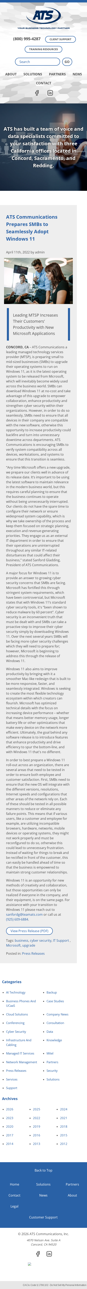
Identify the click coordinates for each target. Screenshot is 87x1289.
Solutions (32, 74)
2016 (36, 1135)
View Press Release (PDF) (29, 931)
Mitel (50, 1053)
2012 (63, 1144)
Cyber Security (16, 1031)
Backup (52, 992)
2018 (63, 1126)
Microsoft (13, 945)
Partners (57, 74)
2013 (36, 1144)
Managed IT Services (20, 1053)
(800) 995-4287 (26, 38)
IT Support (61, 940)
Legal (14, 1206)
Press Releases (33, 953)
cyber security (40, 940)
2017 (9, 1135)
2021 (63, 1118)
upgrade (28, 945)
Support (11, 1088)
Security (52, 1071)
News (77, 74)
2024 (63, 1109)
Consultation (55, 1023)
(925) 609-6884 (17, 919)
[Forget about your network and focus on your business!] (43, 1)
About (11, 74)
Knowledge (54, 1040)
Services (11, 1079)
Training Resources (43, 49)
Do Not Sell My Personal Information (68, 1285)
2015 (63, 1135)
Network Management (21, 1062)
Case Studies (55, 1001)
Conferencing (15, 1023)
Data (50, 1031)
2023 (9, 1118)
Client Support (60, 39)
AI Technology (15, 992)
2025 (36, 1109)
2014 (9, 1144)
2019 (36, 1126)
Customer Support (43, 1217)
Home (14, 1184)
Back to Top (43, 1170)
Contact (43, 83)
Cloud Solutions (17, 1014)
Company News (57, 1014)
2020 (9, 1126)
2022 (36, 1118)
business (21, 940)
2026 (9, 1109)
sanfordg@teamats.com (24, 914)
